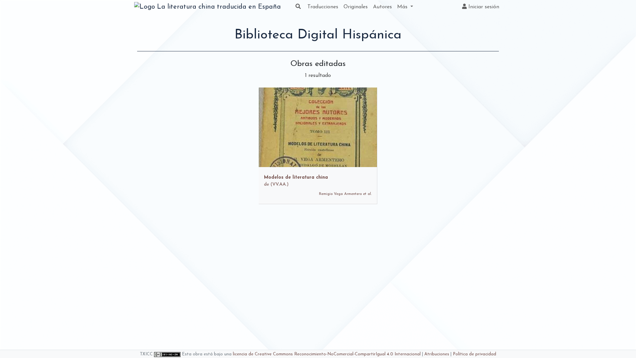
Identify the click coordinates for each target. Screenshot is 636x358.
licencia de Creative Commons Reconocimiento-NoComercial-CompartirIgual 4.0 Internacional (327, 354)
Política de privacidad (474, 354)
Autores (382, 7)
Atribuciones (436, 354)
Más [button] (403, 7)
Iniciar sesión (483, 7)
